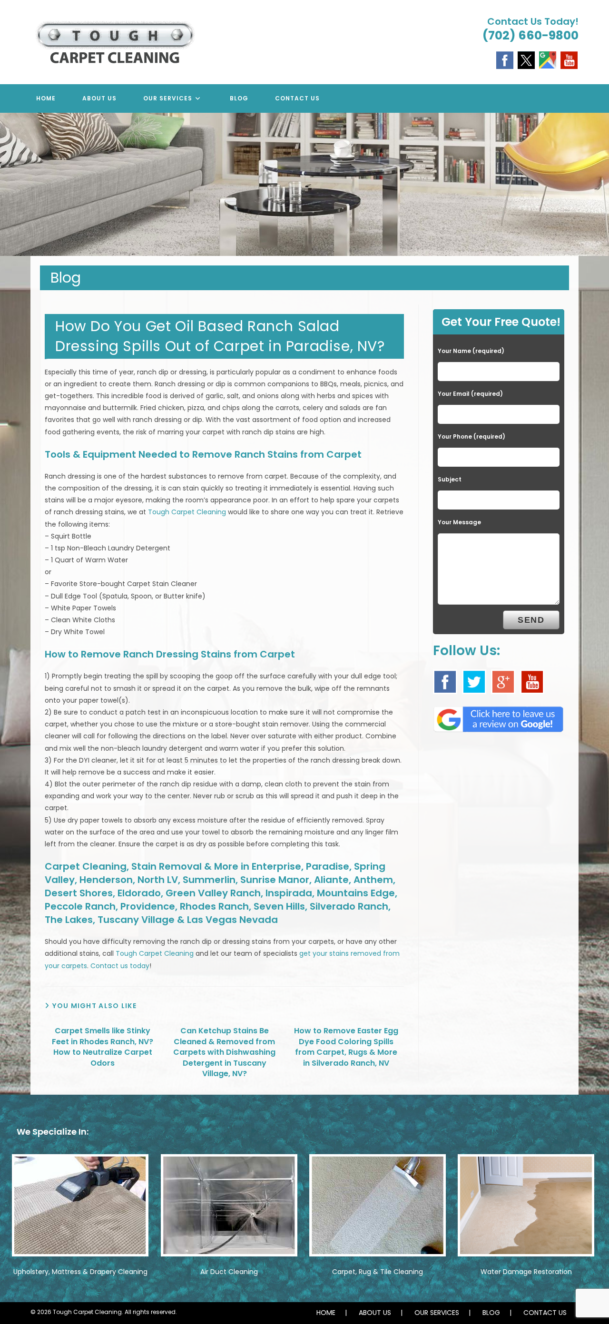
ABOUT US (375, 1312)
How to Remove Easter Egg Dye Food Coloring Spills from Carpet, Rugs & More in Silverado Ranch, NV (346, 1047)
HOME (325, 1312)
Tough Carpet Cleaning (187, 512)
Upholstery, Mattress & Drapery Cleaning (80, 1271)
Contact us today (119, 966)
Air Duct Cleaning (229, 1271)
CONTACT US (545, 1312)
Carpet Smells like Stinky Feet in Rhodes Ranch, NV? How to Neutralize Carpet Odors (102, 1047)
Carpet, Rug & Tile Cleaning (377, 1271)
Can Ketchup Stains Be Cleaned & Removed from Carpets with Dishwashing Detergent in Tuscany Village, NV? (224, 1052)
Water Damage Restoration (526, 1271)
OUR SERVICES (436, 1312)
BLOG (491, 1312)
